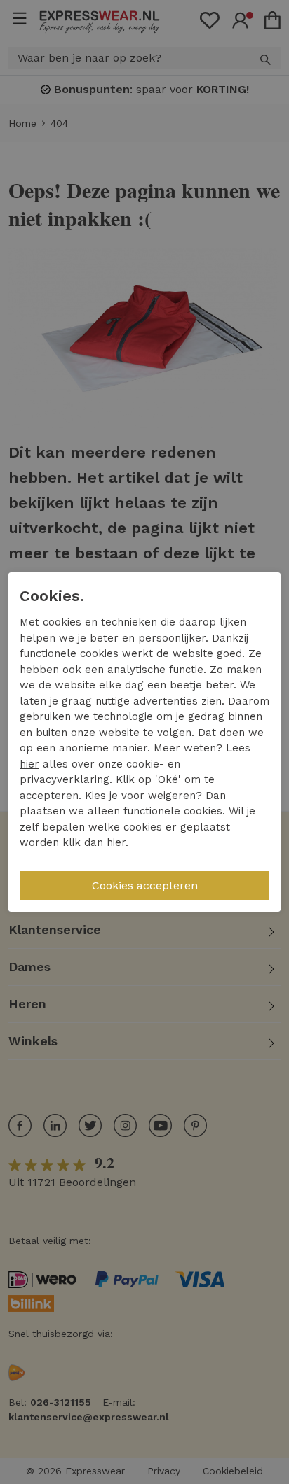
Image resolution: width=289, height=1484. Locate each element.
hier (29, 764)
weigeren (172, 795)
